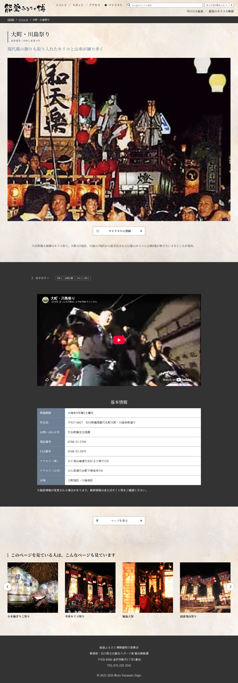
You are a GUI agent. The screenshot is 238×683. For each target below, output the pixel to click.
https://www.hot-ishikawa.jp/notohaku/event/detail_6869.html (32, 590)
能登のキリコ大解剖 (221, 11)
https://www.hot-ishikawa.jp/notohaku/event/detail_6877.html (205, 590)
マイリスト (115, 5)
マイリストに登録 (120, 231)
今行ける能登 (194, 11)
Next (230, 587)
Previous (7, 587)
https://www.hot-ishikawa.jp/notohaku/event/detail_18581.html (147, 590)
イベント (61, 5)
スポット (77, 5)
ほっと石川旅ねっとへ (216, 4)
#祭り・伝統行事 (65, 278)
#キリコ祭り (83, 278)
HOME (10, 19)
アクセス (94, 5)
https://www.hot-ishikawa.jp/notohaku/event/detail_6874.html (90, 590)
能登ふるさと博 (25, 8)
